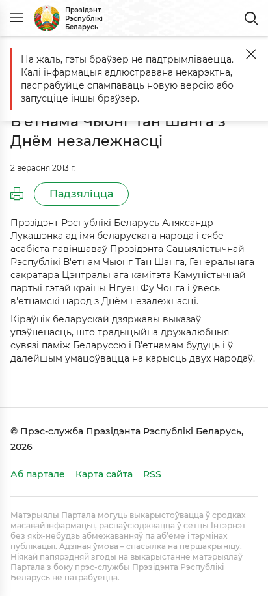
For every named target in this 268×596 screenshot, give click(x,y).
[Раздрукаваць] (16, 194)
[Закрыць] (251, 54)
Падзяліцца (81, 194)
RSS (152, 474)
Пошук (251, 18)
